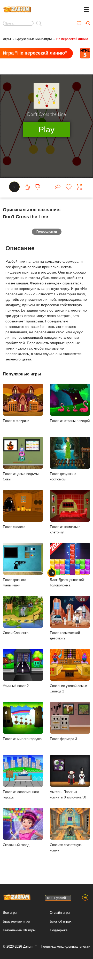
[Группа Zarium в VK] (85, 897)
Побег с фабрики (16, 421)
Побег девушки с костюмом (63, 476)
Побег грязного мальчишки (14, 582)
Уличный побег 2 (16, 686)
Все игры (10, 913)
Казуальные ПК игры (19, 930)
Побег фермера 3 (63, 739)
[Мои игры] (79, 23)
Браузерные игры (16, 921)
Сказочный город (16, 845)
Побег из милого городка (22, 739)
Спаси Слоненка (15, 633)
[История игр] (87, 23)
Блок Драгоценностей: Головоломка (67, 579)
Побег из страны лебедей (70, 421)
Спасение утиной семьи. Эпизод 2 (69, 688)
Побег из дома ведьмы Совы (20, 476)
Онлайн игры (60, 913)
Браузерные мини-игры (34, 39)
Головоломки (46, 231)
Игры (7, 39)
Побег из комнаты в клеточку (65, 529)
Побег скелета (14, 527)
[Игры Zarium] (17, 9)
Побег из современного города (21, 794)
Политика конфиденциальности (65, 946)
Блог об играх (61, 921)
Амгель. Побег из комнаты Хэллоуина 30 (68, 794)
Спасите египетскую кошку (66, 847)
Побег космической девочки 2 (65, 635)
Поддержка (58, 930)
